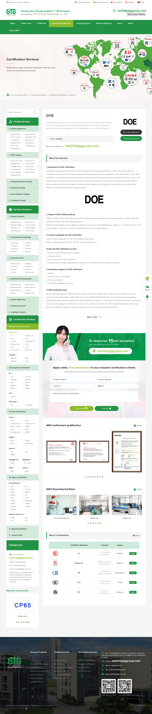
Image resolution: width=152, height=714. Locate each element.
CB (79, 573)
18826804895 (136, 14)
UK (10, 393)
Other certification (19, 477)
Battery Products (18, 306)
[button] (16, 622)
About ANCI (14, 30)
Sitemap (131, 2)
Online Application (132, 132)
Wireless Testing (18, 188)
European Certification (20, 368)
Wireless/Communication (21, 279)
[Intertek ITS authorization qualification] (94, 451)
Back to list (92, 317)
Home (12, 23)
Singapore (13, 460)
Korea (11, 448)
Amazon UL (79, 563)
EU (10, 373)
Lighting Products (18, 312)
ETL (79, 592)
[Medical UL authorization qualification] (61, 451)
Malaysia (26, 460)
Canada (12, 355)
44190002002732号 (34, 708)
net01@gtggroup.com (131, 10)
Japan (11, 437)
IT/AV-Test (41, 23)
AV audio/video (17, 258)
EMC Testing (16, 155)
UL (79, 553)
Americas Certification (20, 326)
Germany (13, 402)
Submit (105, 408)
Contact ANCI (16, 535)
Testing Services (83, 23)
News (130, 23)
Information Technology (21, 237)
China (11, 417)
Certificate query (84, 2)
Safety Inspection (18, 129)
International (14, 483)
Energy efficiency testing (21, 181)
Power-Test (26, 23)
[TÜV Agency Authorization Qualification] (127, 451)
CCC (79, 582)
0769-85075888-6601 (117, 670)
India (11, 468)
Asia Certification (18, 411)
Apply (133, 553)
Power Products (17, 216)
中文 (142, 2)
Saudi (25, 468)
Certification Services (61, 23)
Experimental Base (18, 529)
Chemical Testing (18, 200)
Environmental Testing (20, 194)
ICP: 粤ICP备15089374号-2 (15, 708)
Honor (120, 23)
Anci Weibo (118, 2)
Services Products (104, 23)
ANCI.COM (141, 705)
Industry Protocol (16, 514)
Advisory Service (132, 138)
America (12, 332)
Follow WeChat (102, 2)
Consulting (80, 408)
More (137, 536)
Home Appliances (18, 299)
